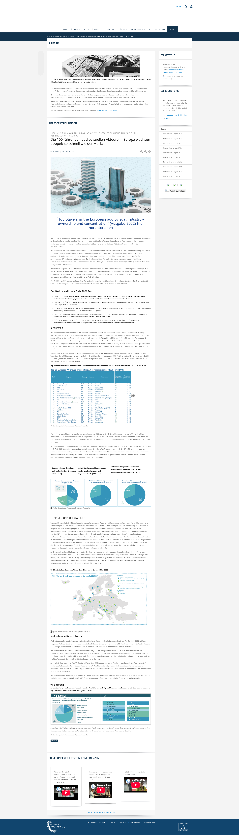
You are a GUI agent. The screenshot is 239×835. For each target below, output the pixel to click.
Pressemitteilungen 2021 (172, 157)
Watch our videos (177, 191)
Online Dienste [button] (136, 29)
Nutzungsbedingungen (96, 822)
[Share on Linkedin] (41, 68)
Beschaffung (135, 822)
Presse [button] (172, 29)
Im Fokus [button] (110, 29)
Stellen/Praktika (150, 822)
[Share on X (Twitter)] (41, 58)
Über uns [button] (74, 29)
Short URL (54, 741)
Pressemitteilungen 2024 (172, 143)
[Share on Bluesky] (41, 54)
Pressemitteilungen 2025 (172, 138)
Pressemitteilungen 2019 (172, 167)
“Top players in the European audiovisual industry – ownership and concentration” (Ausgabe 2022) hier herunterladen (101, 223)
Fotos (168, 118)
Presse (163, 129)
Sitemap (123, 822)
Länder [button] (122, 29)
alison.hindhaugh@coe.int (107, 110)
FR (180, 6)
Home (64, 29)
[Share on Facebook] (41, 63)
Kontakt (113, 822)
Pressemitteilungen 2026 (172, 134)
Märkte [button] (97, 29)
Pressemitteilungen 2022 (172, 153)
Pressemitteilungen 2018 (172, 171)
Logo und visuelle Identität (176, 115)
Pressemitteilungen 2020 (172, 162)
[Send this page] (41, 73)
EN (177, 6)
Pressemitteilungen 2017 (172, 176)
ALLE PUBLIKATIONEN (157, 29)
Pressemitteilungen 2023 (172, 148)
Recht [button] (86, 29)
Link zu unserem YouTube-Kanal (101, 812)
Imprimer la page (149, 151)
